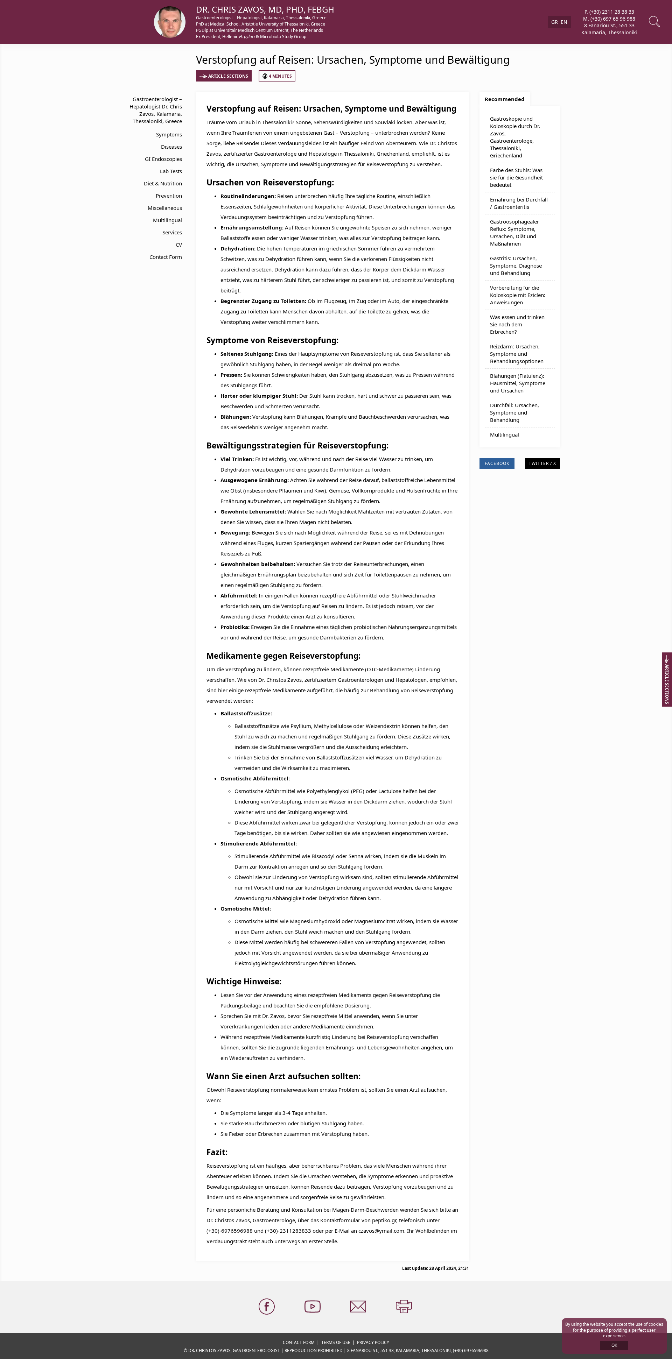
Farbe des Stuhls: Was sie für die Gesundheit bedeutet (516, 177)
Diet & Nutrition (163, 183)
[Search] (655, 22)
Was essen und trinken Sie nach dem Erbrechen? (517, 324)
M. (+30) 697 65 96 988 (609, 18)
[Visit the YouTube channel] (313, 1306)
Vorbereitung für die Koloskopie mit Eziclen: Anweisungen (517, 295)
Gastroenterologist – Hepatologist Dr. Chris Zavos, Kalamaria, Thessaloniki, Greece (156, 110)
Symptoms (169, 134)
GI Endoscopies (163, 158)
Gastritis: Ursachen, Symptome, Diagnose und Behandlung (516, 265)
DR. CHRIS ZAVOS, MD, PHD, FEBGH (265, 9)
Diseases (171, 146)
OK (614, 1345)
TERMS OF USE (335, 1342)
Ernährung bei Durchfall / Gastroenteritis (519, 203)
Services (172, 232)
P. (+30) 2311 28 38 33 (609, 11)
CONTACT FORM (299, 1342)
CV (179, 244)
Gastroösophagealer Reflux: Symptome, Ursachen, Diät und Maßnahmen (514, 232)
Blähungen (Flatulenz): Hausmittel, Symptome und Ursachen (517, 383)
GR (554, 22)
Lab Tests (171, 171)
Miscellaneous (165, 207)
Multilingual (167, 220)
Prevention (169, 195)
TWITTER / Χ (542, 463)
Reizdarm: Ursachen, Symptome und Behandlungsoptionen (517, 353)
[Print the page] (404, 1306)
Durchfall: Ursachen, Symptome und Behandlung (514, 412)
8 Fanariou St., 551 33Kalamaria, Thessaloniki (609, 29)
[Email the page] (359, 1306)
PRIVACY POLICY (373, 1342)
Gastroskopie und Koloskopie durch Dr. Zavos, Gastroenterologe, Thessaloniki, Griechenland (515, 137)
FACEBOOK (497, 463)
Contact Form (165, 256)
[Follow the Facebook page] (267, 1306)
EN (564, 22)
